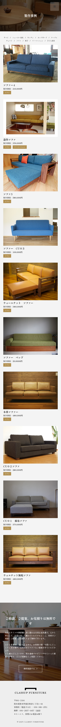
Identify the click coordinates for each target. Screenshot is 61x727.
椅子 (26, 40)
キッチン (30, 37)
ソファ (18, 40)
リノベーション (37, 40)
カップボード (42, 37)
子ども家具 (51, 40)
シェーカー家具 (18, 37)
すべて (6, 37)
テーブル (54, 37)
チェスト (9, 40)
